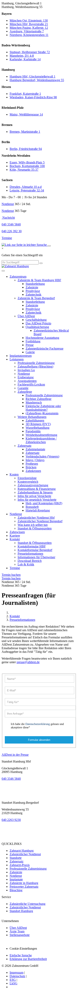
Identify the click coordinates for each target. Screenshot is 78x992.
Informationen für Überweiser (36, 557)
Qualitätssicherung (37, 327)
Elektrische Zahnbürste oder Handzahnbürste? (43, 407)
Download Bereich (30, 560)
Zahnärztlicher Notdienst (25, 854)
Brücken (31, 467)
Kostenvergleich (28, 481)
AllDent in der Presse (15, 754)
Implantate (16, 879)
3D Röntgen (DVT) (38, 424)
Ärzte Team (17, 931)
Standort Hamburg (21, 911)
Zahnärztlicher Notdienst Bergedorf (40, 521)
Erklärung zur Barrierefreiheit (28, 959)
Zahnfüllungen (35, 420)
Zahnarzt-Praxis (20, 865)
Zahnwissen (17, 532)
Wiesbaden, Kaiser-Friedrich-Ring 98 (33, 97)
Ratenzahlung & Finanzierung (37, 489)
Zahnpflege (25, 391)
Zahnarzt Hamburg (22, 850)
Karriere (15, 535)
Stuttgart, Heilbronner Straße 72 (30, 52)
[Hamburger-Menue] (3, 270)
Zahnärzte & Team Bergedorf (36, 298)
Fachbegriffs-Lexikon (31, 384)
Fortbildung (33, 341)
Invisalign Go (26, 370)
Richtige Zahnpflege (38, 399)
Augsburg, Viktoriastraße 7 (27, 31)
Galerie (30, 352)
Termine (7, 238)
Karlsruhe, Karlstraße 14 (25, 59)
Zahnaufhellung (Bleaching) (35, 366)
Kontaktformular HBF (32, 546)
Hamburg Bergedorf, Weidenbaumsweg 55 (37, 80)
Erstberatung (26, 377)
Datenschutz (17, 976)
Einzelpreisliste (27, 478)
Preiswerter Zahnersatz (24, 886)
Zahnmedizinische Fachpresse (44, 348)
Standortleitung (35, 283)
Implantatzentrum (21, 355)
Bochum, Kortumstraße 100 (27, 166)
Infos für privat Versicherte (34, 496)
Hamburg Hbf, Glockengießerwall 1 (32, 76)
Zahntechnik (33, 294)
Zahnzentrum (18, 276)
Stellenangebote (20, 935)
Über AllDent (26, 316)
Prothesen (32, 463)
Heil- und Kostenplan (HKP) (44, 503)
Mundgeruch (34, 402)
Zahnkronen (33, 471)
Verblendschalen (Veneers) (42, 456)
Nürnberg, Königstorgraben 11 (29, 35)
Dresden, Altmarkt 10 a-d (26, 186)
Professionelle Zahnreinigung (36, 363)
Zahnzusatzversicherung (33, 485)
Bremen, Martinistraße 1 (25, 131)
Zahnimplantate (35, 449)
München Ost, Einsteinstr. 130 (29, 20)
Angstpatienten (27, 381)
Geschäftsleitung (36, 319)
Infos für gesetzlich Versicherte (37, 499)
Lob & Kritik (26, 564)
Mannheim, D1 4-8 (22, 55)
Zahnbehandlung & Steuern (35, 492)
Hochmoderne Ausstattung (42, 337)
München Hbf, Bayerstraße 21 (29, 24)
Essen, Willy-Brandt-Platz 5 (27, 162)
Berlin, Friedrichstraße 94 (26, 149)
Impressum (16, 972)
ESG (13, 979)
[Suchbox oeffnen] (49, 245)
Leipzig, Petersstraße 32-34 (27, 190)
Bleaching (16, 890)
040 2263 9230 (11, 820)
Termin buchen (11, 574)
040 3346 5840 (11, 778)
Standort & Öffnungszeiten (35, 528)
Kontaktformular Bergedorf (35, 550)
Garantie (23, 388)
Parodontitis (33, 431)
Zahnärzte (32, 287)
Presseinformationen (30, 553)
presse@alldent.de (28, 662)
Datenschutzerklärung (37, 724)
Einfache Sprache (21, 955)
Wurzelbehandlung (37, 427)
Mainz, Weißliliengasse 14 (26, 114)
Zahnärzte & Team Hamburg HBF (39, 280)
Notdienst (8, 204)
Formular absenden (39, 739)
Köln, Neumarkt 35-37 (24, 169)
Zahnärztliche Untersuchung (27, 903)
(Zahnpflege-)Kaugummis (42, 413)
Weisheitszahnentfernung (41, 435)
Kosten (14, 474)
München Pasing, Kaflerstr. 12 (29, 27)
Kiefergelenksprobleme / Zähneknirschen (41, 440)
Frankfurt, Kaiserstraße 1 (25, 93)
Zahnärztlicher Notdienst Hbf (36, 517)
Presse (30, 345)
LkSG (13, 983)
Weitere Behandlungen (32, 417)
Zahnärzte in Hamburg (24, 883)
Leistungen (17, 359)
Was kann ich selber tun (33, 524)
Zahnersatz (24, 445)
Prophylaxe (33, 291)
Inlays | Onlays (35, 460)
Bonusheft (32, 506)
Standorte (16, 857)
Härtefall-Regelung (38, 510)
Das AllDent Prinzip (38, 323)
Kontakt (15, 539)
